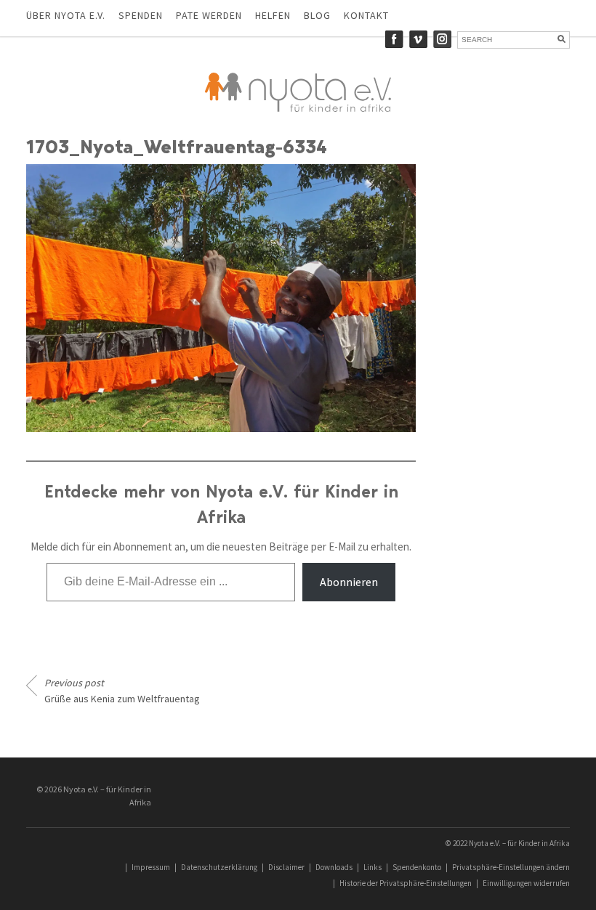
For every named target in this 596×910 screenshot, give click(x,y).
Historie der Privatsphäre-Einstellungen (405, 883)
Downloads (334, 867)
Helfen (273, 15)
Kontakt (366, 15)
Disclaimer (286, 867)
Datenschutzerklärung (219, 867)
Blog (317, 15)
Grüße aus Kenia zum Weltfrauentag (122, 690)
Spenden (140, 15)
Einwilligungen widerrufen (526, 883)
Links (372, 867)
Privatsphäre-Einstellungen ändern (511, 867)
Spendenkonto (416, 867)
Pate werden (209, 15)
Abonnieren (349, 581)
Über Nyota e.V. (65, 15)
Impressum (151, 867)
